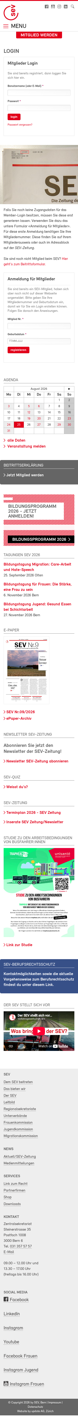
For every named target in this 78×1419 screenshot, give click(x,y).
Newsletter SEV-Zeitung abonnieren (37, 761)
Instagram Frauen (27, 1384)
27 (38, 424)
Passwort (13, 101)
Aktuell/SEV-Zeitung (20, 1157)
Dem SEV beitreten (18, 1082)
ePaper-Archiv (18, 719)
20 (39, 418)
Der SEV (10, 1096)
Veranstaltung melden (26, 446)
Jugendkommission (18, 1129)
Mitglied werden (39, 35)
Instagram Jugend (21, 1370)
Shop (8, 1197)
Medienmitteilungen (19, 1163)
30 (69, 424)
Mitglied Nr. (14, 319)
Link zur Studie (19, 945)
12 (28, 412)
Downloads (12, 1204)
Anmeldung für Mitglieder (31, 279)
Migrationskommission (21, 1136)
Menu (18, 26)
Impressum (54, 1402)
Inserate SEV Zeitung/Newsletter (34, 822)
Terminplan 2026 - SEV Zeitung (33, 813)
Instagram (13, 1328)
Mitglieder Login (23, 63)
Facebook (19, 1300)
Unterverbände (15, 1116)
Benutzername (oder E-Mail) (24, 86)
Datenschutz (35, 1407)
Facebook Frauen (20, 1356)
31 (8, 431)
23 (69, 418)
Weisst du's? (17, 787)
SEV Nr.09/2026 (20, 712)
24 (8, 424)
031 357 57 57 (21, 1246)
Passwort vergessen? (20, 124)
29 (59, 424)
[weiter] (69, 389)
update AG (37, 1411)
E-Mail (9, 1252)
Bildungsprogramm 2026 (39, 539)
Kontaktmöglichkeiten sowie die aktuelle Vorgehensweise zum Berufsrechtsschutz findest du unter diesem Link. (39, 979)
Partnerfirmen (14, 1190)
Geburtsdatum (16, 334)
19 (28, 418)
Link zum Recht (16, 1184)
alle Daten (15, 440)
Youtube (11, 1342)
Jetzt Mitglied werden (25, 475)
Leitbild (9, 1102)
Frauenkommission (18, 1123)
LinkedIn (12, 1314)
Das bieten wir (15, 1089)
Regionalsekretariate (20, 1109)
